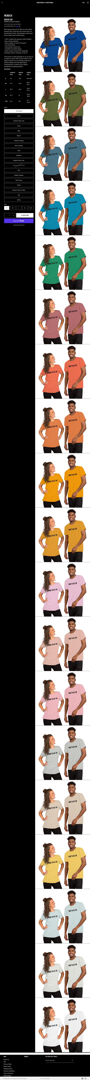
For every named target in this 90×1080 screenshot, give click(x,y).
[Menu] (2, 3)
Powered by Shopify (22, 1078)
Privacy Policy (8, 1064)
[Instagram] (85, 1078)
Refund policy (7, 1075)
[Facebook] (82, 1078)
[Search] (83, 3)
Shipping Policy (8, 1068)
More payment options (18, 225)
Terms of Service (8, 1073)
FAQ (5, 1061)
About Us (6, 1059)
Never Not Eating (12, 1078)
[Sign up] (72, 1060)
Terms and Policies (45, 1078)
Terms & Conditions (9, 1071)
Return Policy (7, 1066)
